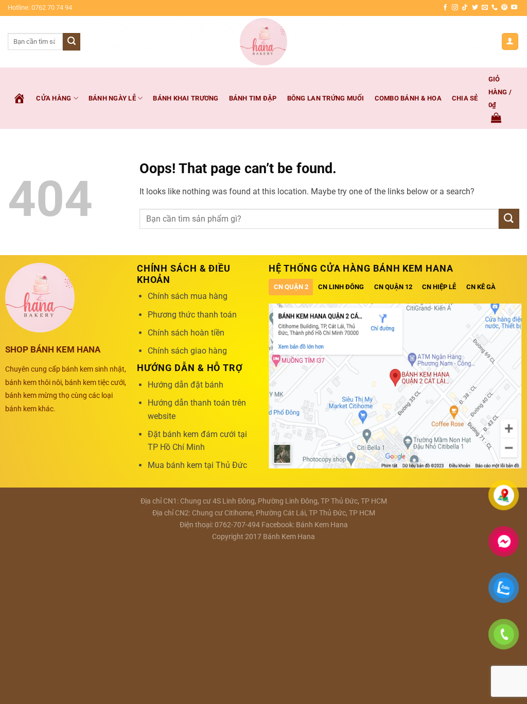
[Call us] (494, 7)
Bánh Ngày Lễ (112, 98)
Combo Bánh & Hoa (408, 98)
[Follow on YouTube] (514, 7)
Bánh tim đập (253, 98)
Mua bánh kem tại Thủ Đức (197, 465)
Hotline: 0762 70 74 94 (40, 7)
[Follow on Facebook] (445, 7)
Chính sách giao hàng (187, 351)
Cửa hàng (53, 98)
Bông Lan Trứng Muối (325, 98)
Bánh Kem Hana (322, 525)
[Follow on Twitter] (475, 7)
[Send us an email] (485, 7)
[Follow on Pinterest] (504, 7)
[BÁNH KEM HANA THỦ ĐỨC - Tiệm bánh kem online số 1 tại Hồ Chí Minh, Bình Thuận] (263, 42)
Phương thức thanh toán (192, 315)
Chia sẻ (465, 98)
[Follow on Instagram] (455, 7)
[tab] (291, 287)
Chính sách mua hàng (187, 296)
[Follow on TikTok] (465, 7)
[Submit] (71, 42)
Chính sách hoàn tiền (186, 333)
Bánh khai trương (185, 98)
